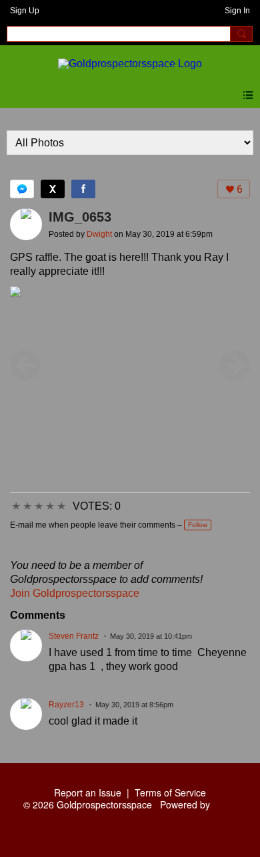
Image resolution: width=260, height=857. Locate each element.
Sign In (237, 10)
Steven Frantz (74, 636)
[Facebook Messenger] (22, 189)
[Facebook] (83, 189)
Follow (197, 524)
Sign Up (24, 10)
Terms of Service (170, 792)
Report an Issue (87, 792)
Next (234, 365)
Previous (25, 365)
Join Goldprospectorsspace (74, 593)
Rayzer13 (66, 704)
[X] (53, 189)
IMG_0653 (80, 217)
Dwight (99, 234)
